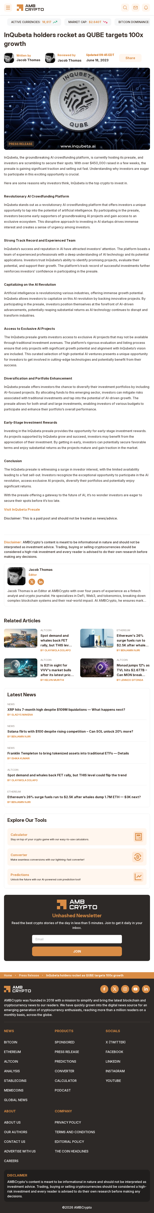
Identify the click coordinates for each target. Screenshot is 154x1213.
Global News (15, 1100)
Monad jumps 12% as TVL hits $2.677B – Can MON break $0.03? (133, 670)
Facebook (114, 1052)
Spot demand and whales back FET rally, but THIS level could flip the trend (56, 641)
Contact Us (14, 1142)
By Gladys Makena (20, 714)
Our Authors (15, 1132)
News (11, 704)
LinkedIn (113, 1061)
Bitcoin (10, 1042)
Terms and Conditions (75, 1132)
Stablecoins (15, 1081)
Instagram (115, 1071)
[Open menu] (8, 8)
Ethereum (123, 630)
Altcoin (46, 630)
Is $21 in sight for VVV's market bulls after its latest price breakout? (57, 670)
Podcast (63, 1090)
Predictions (65, 1061)
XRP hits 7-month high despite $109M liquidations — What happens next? (66, 710)
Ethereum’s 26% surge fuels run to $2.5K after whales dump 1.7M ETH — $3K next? (74, 797)
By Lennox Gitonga (130, 679)
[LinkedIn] (40, 582)
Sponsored (65, 1042)
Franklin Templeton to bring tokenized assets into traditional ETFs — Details (68, 753)
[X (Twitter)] (32, 582)
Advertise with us (20, 1151)
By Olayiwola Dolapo (56, 650)
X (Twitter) (116, 1042)
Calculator (66, 1081)
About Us (12, 1122)
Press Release (67, 1052)
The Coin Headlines (71, 1151)
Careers (11, 1161)
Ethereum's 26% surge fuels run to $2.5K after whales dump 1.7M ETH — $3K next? (132, 641)
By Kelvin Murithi (52, 679)
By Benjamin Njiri (128, 650)
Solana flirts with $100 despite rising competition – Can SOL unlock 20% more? (70, 731)
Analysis (12, 1071)
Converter (64, 1071)
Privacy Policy (68, 1122)
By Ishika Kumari (18, 758)
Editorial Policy (69, 1142)
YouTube (113, 1081)
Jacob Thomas (28, 60)
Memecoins (13, 1090)
